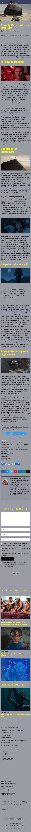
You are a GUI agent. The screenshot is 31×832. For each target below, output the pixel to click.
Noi (24, 828)
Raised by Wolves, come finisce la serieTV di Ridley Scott (7, 444)
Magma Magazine (7, 759)
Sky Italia (15, 573)
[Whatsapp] (24, 471)
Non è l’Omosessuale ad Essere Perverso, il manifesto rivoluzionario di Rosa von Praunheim (14, 623)
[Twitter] (11, 471)
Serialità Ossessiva (14, 36)
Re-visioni (5, 755)
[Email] (28, 471)
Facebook (12, 427)
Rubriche (5, 753)
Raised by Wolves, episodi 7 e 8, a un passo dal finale (21, 444)
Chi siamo (5, 751)
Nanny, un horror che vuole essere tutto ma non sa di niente (15, 715)
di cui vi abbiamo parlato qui (17, 53)
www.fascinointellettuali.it (8, 793)
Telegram (19, 427)
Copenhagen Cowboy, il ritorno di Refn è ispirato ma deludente (15, 654)
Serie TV (5, 756)
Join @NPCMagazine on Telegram (16, 434)
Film (11, 828)
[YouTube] (14, 819)
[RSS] (22, 819)
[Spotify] (17, 819)
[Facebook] (3, 471)
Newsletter (20, 828)
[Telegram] (19, 819)
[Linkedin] (20, 471)
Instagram (6, 427)
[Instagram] (11, 819)
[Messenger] (7, 471)
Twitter (25, 427)
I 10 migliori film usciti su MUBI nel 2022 (12, 685)
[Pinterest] (15, 471)
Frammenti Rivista (6, 732)
